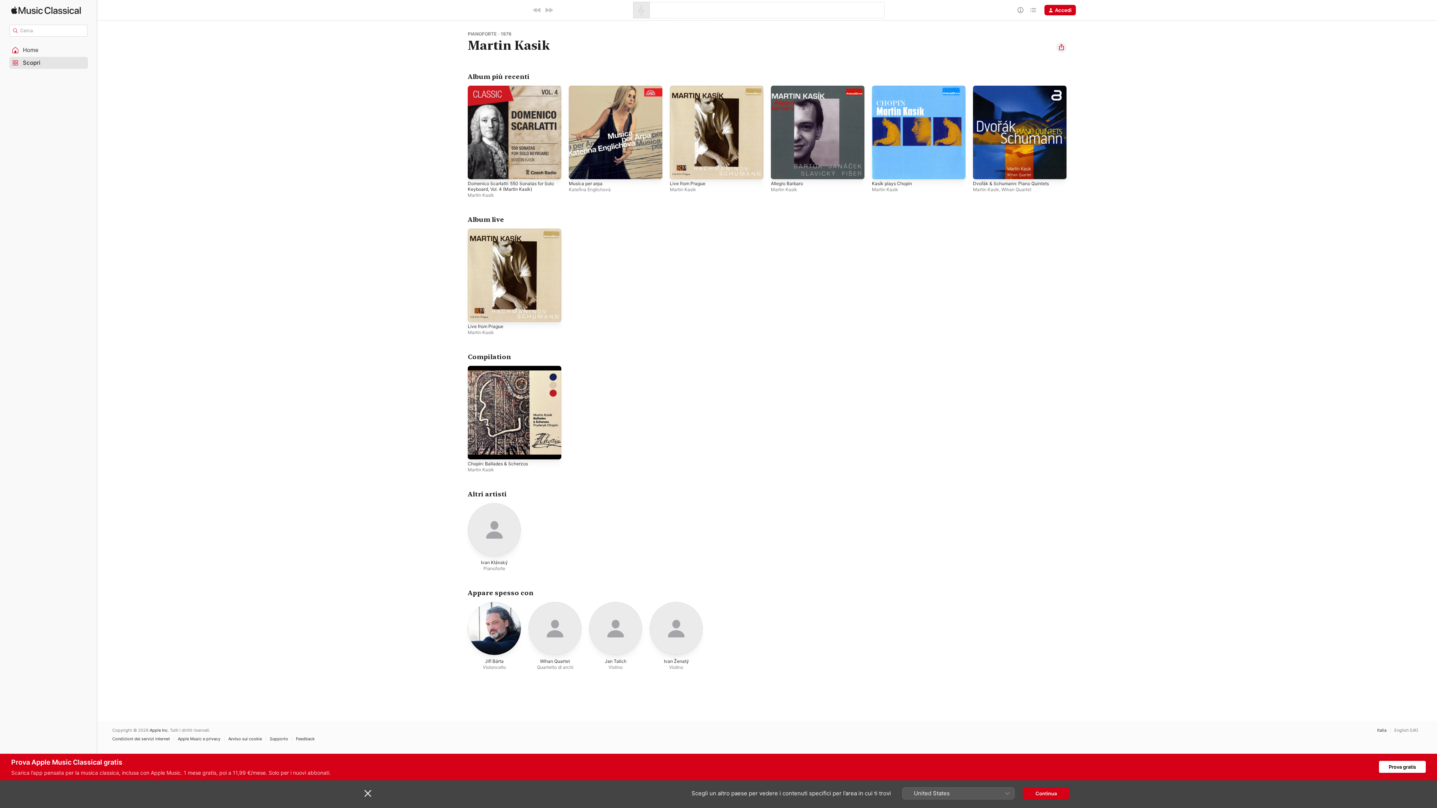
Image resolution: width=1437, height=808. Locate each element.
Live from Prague (690, 89)
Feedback (305, 739)
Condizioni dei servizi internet (141, 739)
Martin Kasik (481, 195)
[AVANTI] (549, 10)
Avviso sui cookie (245, 739)
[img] (46, 10)
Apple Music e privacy (199, 739)
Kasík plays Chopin (893, 89)
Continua (1046, 793)
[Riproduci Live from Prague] (679, 169)
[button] (49, 50)
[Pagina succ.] (1074, 132)
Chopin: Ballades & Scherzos (501, 369)
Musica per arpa (587, 89)
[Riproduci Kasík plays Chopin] (881, 169)
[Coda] (1033, 10)
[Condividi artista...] (1061, 47)
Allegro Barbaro (789, 89)
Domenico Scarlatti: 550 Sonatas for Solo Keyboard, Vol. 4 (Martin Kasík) (510, 92)
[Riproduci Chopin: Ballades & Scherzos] (477, 450)
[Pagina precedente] (460, 132)
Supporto (279, 739)
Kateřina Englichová (590, 189)
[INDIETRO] (537, 10)
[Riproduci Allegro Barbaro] (780, 169)
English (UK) (1406, 730)
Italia (1381, 730)
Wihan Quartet (1016, 189)
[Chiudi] (367, 793)
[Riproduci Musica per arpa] (578, 169)
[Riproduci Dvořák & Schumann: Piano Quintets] (982, 169)
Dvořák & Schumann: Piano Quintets (1015, 89)
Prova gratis (1402, 767)
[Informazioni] (1020, 10)
